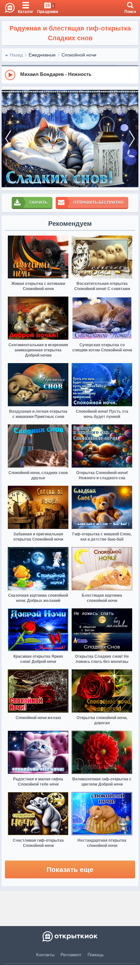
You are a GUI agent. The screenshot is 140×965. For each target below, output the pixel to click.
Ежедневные (42, 54)
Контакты (45, 954)
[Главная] (7, 8)
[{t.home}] (70, 936)
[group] (70, 74)
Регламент (71, 954)
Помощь (96, 954)
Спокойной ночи (79, 54)
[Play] (10, 75)
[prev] (8, 138)
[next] (132, 138)
